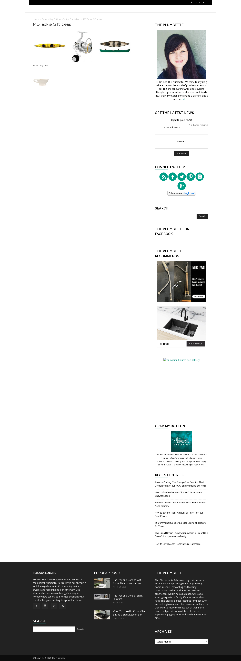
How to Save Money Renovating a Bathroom (178, 544)
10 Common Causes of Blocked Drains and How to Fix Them (181, 525)
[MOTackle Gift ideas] (82, 62)
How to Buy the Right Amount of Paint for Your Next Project (179, 514)
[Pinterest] (199, 3)
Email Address (172, 127)
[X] (203, 3)
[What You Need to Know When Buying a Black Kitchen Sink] (102, 614)
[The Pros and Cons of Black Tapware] (102, 596)
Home (36, 19)
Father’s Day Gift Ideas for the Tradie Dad (61, 19)
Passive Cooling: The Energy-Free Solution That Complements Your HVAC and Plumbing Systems (180, 484)
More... (186, 99)
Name (181, 141)
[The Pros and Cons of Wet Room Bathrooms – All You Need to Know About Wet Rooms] (102, 583)
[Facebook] (192, 3)
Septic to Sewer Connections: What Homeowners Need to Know (180, 504)
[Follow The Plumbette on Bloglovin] (181, 194)
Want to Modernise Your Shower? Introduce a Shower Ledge (178, 494)
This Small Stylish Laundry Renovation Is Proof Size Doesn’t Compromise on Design (181, 535)
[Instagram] (196, 3)
